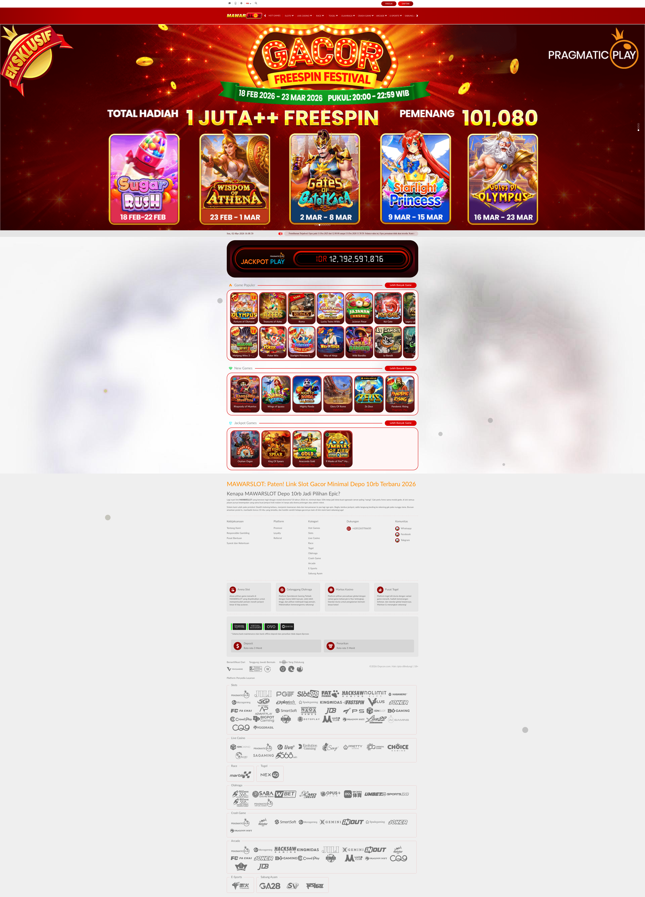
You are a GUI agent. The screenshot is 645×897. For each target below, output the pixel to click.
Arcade (380, 16)
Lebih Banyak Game (401, 285)
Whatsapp (406, 528)
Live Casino (303, 16)
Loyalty (277, 533)
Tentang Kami (234, 528)
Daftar (406, 4)
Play (277, 262)
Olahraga (347, 16)
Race (319, 16)
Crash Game (365, 16)
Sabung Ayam (412, 16)
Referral (278, 538)
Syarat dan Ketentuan (238, 543)
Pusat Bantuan (234, 538)
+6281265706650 (361, 528)
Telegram (405, 540)
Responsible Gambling (238, 533)
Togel (332, 16)
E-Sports (395, 16)
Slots (288, 16)
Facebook (406, 534)
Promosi (278, 528)
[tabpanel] (322, 127)
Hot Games (275, 16)
